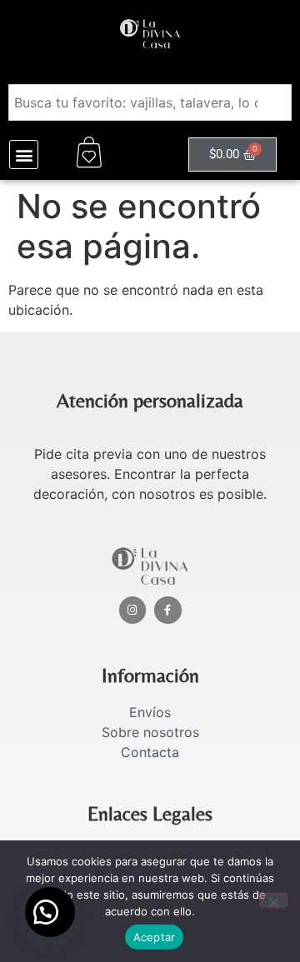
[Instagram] (133, 610)
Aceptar (154, 937)
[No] (273, 900)
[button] (23, 154)
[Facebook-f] (168, 610)
